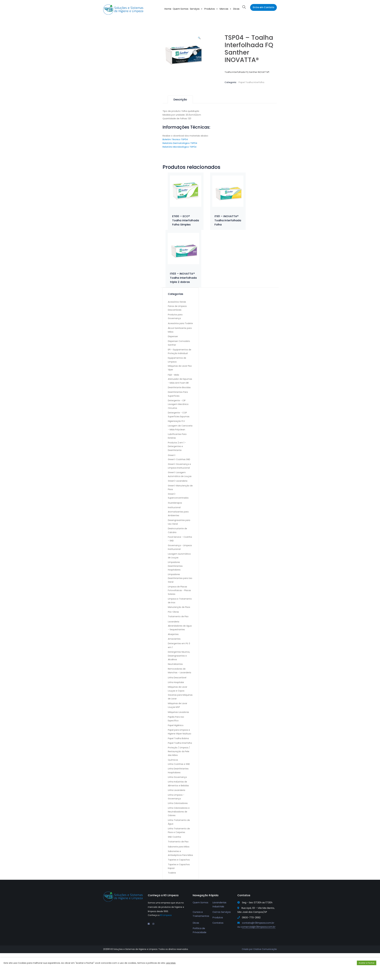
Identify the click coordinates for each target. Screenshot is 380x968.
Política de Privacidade (199, 930)
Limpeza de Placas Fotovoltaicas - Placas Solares (179, 590)
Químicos (173, 759)
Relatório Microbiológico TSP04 (179, 146)
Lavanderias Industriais (219, 904)
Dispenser (173, 336)
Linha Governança (177, 777)
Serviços (195, 9)
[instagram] (153, 923)
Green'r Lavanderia (177, 480)
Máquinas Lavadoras (178, 712)
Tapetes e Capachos (179, 859)
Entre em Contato (263, 7)
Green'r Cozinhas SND (179, 459)
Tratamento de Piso (178, 616)
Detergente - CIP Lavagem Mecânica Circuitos (178, 404)
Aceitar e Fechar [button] (367, 962)
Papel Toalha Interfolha (251, 82)
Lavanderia (173, 621)
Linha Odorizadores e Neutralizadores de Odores (179, 811)
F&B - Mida (173, 374)
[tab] (180, 99)
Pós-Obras (173, 611)
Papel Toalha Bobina (178, 738)
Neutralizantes (175, 664)
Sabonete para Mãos (178, 846)
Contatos (217, 923)
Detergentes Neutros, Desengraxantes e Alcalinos (179, 655)
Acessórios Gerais (177, 301)
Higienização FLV (176, 421)
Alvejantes (173, 634)
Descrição (180, 99)
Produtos (209, 9)
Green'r (171, 455)
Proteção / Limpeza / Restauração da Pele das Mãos (179, 751)
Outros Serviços (221, 912)
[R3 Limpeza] (123, 9)
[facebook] (149, 923)
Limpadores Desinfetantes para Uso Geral (180, 578)
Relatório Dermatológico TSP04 (180, 143)
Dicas (236, 9)
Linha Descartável (177, 677)
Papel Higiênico (175, 725)
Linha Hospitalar (176, 682)
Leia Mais (171, 962)
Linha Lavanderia (176, 790)
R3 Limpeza (166, 915)
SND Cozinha (174, 836)
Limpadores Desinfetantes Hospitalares (175, 566)
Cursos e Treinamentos (201, 914)
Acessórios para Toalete (180, 323)
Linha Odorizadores (178, 803)
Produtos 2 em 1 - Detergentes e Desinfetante (177, 446)
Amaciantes (174, 638)
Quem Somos (180, 9)
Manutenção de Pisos (179, 607)
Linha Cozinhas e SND (179, 764)
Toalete (172, 872)
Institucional (174, 507)
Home (167, 9)
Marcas (224, 9)
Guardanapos (175, 502)
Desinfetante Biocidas (179, 387)
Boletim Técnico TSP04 (175, 139)
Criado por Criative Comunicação (259, 949)
